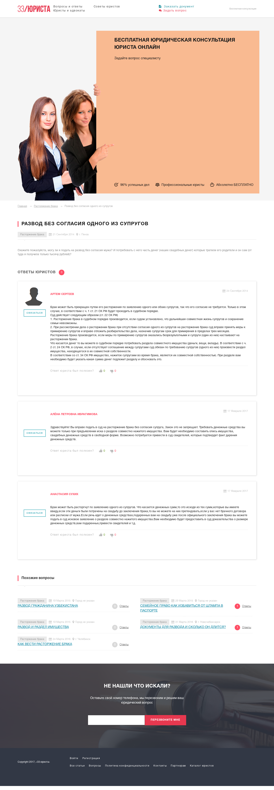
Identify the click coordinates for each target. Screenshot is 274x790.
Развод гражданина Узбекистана (48, 606)
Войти (74, 758)
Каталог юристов (202, 766)
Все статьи (77, 766)
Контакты (160, 766)
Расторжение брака (46, 206)
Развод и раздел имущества (43, 627)
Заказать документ (178, 6)
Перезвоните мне (165, 720)
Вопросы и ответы (68, 6)
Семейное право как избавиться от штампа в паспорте (181, 608)
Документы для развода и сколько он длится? (183, 627)
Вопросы (95, 766)
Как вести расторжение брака (45, 644)
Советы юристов (107, 6)
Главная (22, 206)
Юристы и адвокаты (69, 10)
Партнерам (178, 766)
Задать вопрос (175, 10)
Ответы (124, 606)
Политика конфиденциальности (127, 766)
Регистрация (91, 758)
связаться (34, 313)
